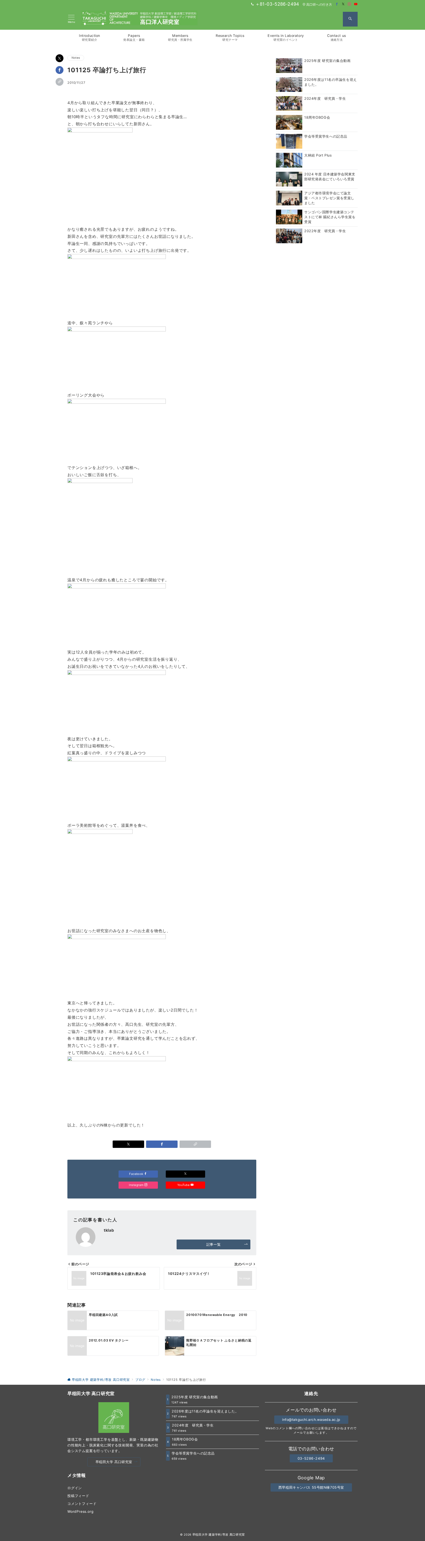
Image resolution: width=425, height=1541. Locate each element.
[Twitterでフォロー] (343, 4)
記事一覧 (213, 1244)
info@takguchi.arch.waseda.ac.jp (311, 1419)
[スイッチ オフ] (350, 19)
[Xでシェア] (59, 58)
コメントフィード (81, 1503)
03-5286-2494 (311, 1458)
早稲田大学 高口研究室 (113, 1462)
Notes (76, 57)
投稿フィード (78, 1496)
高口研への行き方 (319, 4)
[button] (59, 82)
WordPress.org (80, 1511)
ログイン (74, 1488)
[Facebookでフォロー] (337, 4)
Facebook (136, 1174)
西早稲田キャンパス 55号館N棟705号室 (311, 1487)
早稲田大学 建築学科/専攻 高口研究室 (218, 1534)
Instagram (136, 1185)
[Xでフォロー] (185, 1174)
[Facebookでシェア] (59, 70)
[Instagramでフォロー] (349, 4)
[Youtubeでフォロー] (356, 4)
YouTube (184, 1185)
